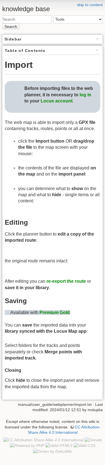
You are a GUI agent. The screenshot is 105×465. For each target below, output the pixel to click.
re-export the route (66, 281)
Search (10, 26)
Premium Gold (54, 312)
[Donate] (93, 440)
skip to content (90, 5)
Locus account (57, 101)
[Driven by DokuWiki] (52, 451)
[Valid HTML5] (59, 445)
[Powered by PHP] (27, 445)
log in (85, 94)
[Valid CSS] (84, 445)
